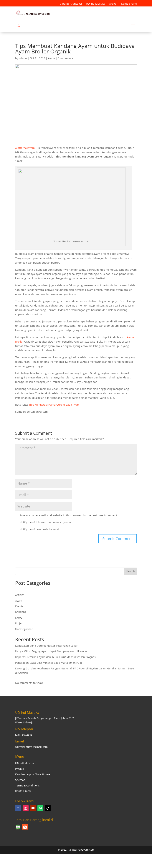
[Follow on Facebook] (18, 808)
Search (130, 571)
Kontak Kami (129, 3)
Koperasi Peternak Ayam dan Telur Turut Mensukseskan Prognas (55, 657)
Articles (19, 595)
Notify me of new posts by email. (40, 529)
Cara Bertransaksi (71, 3)
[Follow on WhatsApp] (40, 808)
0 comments (65, 58)
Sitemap (20, 780)
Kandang (20, 612)
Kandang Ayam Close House (32, 774)
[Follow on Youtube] (33, 808)
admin (23, 58)
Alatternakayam (25, 148)
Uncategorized (24, 629)
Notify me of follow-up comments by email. (46, 522)
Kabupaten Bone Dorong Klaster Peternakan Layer (46, 645)
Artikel (113, 3)
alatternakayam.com (82, 849)
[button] (141, 847)
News (18, 617)
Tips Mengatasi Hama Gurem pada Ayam (54, 404)
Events (19, 606)
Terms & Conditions (27, 785)
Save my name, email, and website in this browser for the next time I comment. (69, 515)
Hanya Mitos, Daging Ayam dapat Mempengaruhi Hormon (51, 651)
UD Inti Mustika (95, 3)
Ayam (51, 58)
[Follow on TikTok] (48, 808)
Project (19, 623)
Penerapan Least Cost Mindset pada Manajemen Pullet (49, 662)
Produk (19, 769)
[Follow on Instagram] (26, 808)
